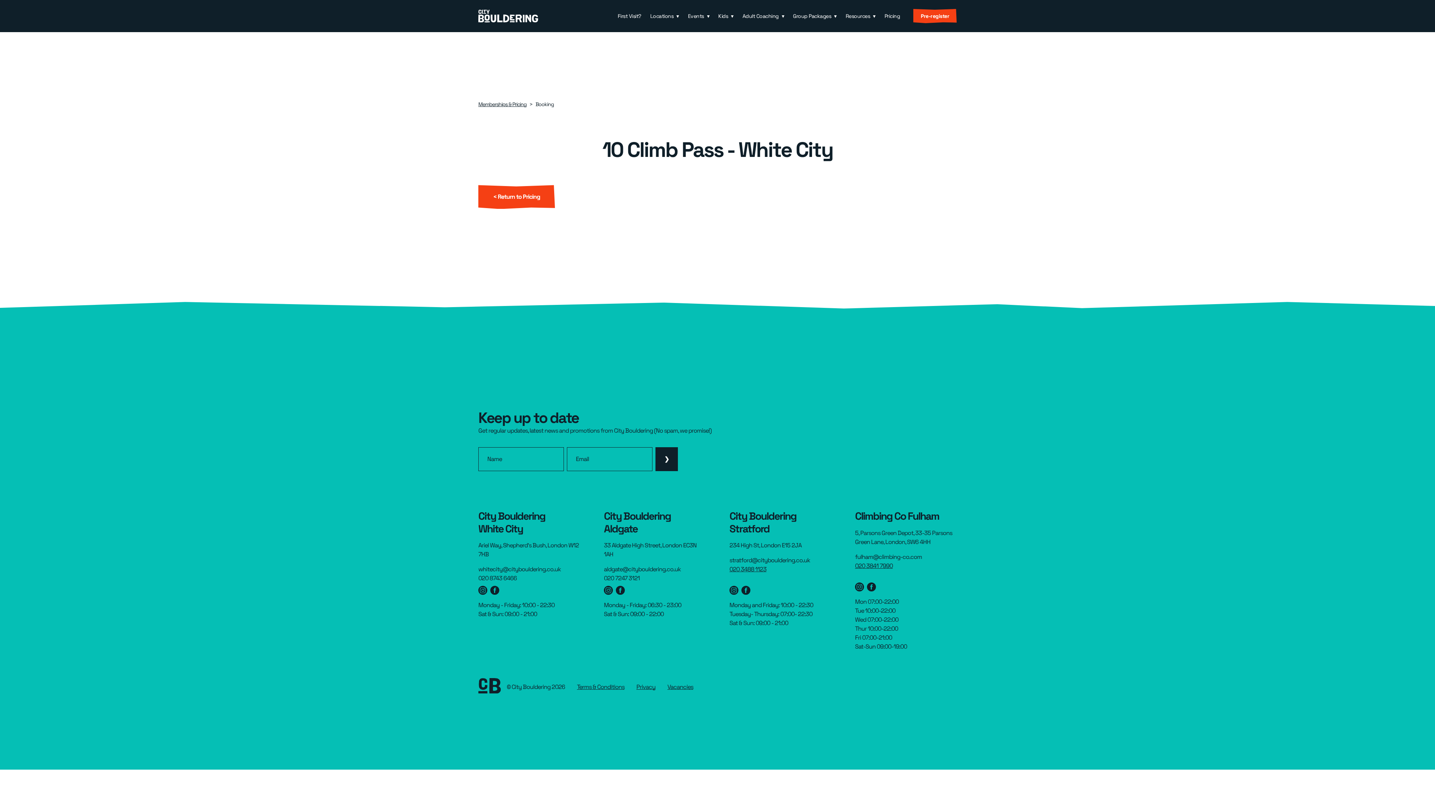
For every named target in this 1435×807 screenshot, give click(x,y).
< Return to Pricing (516, 197)
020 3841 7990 (874, 566)
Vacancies (680, 687)
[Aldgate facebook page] (620, 590)
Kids (723, 16)
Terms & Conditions (600, 687)
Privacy (645, 687)
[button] (664, 16)
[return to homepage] (508, 16)
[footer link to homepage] (489, 687)
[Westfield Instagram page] (482, 590)
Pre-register (935, 16)
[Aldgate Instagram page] (608, 590)
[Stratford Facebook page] (745, 590)
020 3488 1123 (747, 569)
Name (494, 459)
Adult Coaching (761, 16)
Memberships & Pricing (502, 104)
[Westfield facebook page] (494, 590)
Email (582, 459)
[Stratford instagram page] (733, 590)
